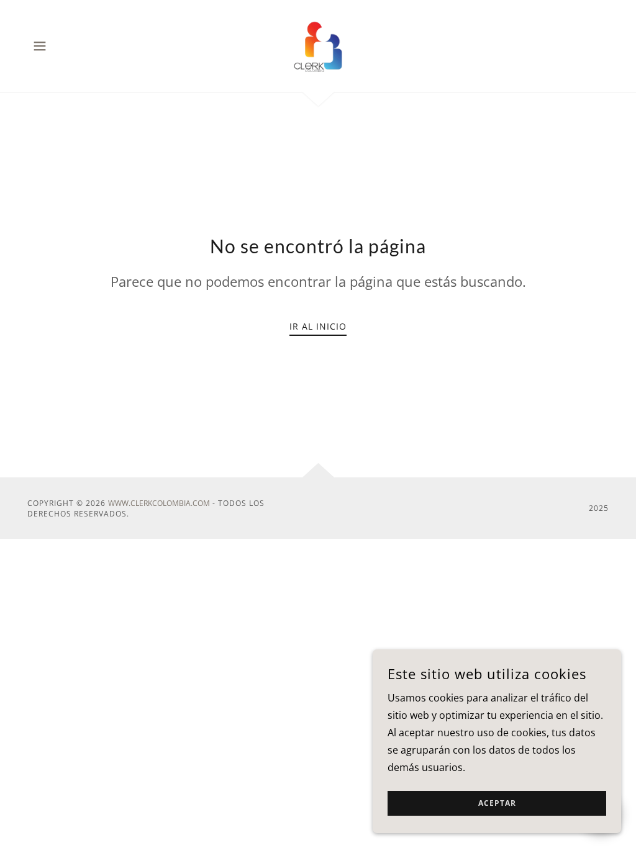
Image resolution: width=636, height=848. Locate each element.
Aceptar (497, 803)
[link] (318, 45)
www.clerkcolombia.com (159, 503)
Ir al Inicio (318, 326)
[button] (39, 46)
